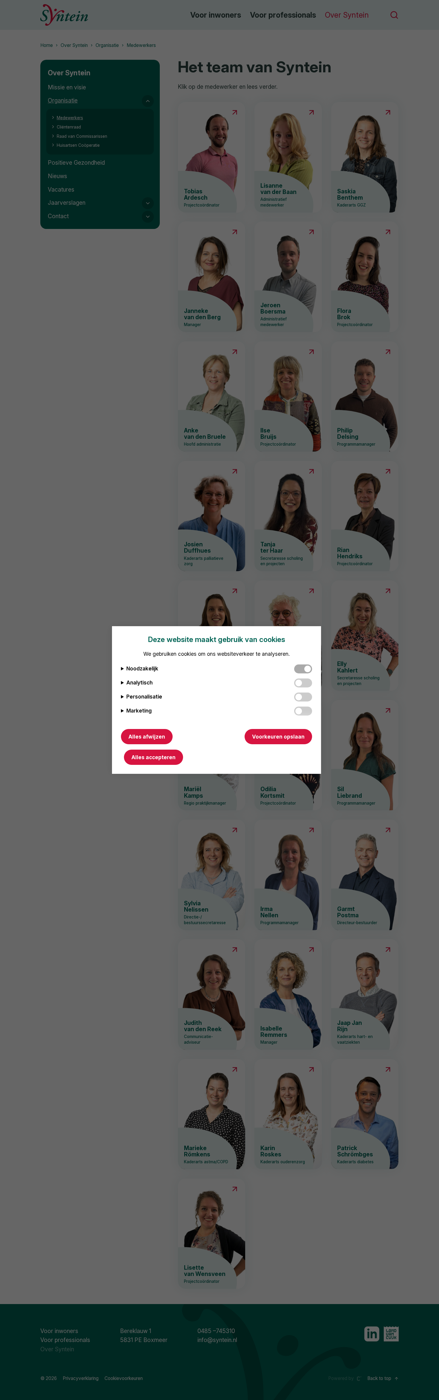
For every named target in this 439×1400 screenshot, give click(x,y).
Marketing (139, 710)
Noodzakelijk (142, 668)
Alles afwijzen (146, 736)
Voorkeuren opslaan (278, 736)
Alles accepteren (153, 757)
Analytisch (139, 682)
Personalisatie (144, 696)
